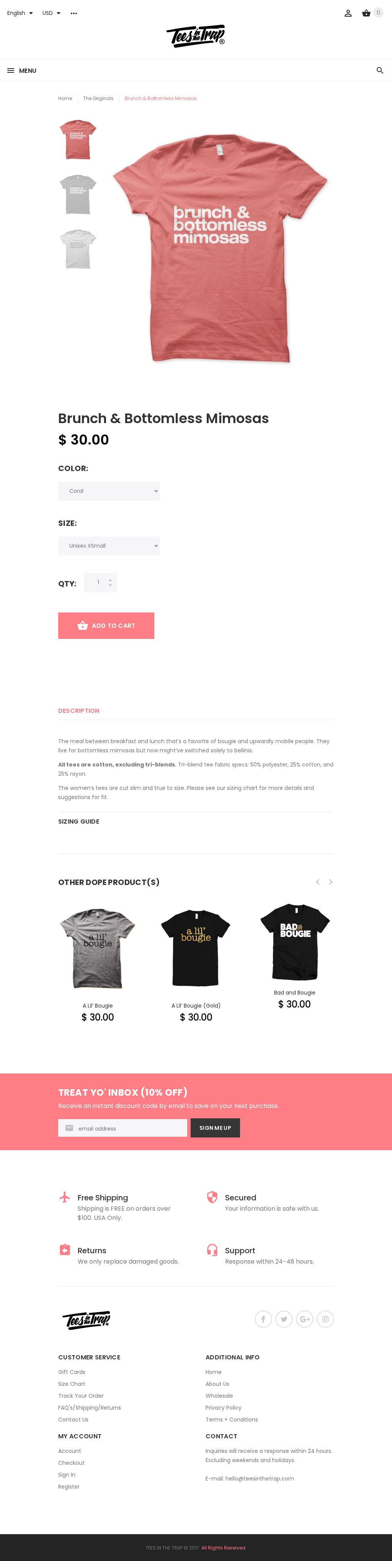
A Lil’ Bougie (98, 1005)
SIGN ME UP (215, 1128)
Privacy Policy (224, 1408)
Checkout (71, 1463)
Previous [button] (317, 881)
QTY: (67, 583)
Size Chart (71, 1384)
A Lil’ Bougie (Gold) (196, 1005)
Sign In (66, 1475)
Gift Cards (71, 1372)
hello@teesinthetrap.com (259, 1478)
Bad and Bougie (294, 992)
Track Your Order (81, 1396)
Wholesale (219, 1396)
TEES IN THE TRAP (164, 1548)
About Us (217, 1384)
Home (65, 98)
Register (69, 1486)
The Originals (98, 98)
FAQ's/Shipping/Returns (89, 1408)
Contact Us (73, 1419)
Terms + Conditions (232, 1419)
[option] (78, 144)
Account (69, 1451)
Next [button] (330, 881)
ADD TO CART (113, 625)
